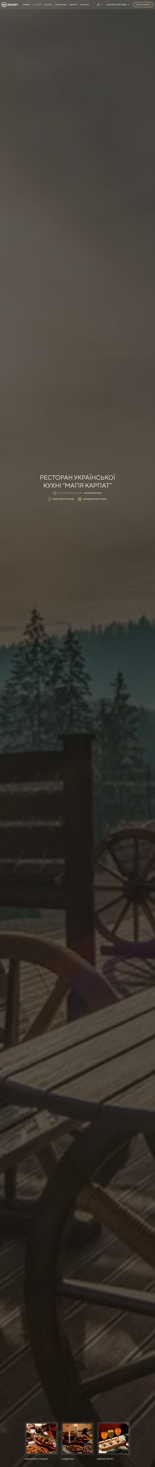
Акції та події (60, 4)
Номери (26, 4)
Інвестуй (73, 4)
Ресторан (37, 4)
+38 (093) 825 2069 (92, 493)
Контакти (84, 4)
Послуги (48, 4)
